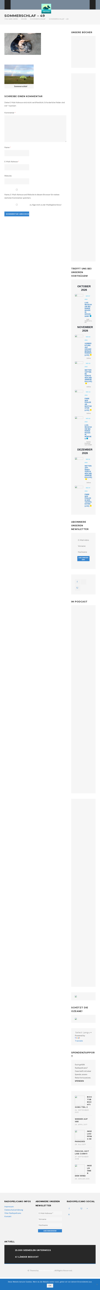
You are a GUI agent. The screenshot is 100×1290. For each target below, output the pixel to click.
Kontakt (7, 1216)
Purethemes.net (46, 1270)
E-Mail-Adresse (11, 161)
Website (8, 176)
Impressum (9, 1206)
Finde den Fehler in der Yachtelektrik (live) (88, 500)
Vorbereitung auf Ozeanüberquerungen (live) (88, 349)
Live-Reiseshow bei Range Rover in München (88, 432)
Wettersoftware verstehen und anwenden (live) (88, 375)
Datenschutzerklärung (13, 1210)
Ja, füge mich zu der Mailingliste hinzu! (45, 205)
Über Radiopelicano (12, 1213)
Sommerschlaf (38, 19)
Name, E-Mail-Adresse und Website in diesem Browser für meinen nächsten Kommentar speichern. (31, 196)
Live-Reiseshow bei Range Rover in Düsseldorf (88, 309)
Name (7, 147)
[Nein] (97, 1284)
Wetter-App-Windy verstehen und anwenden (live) (88, 471)
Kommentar (10, 112)
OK (50, 1286)
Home (24, 19)
